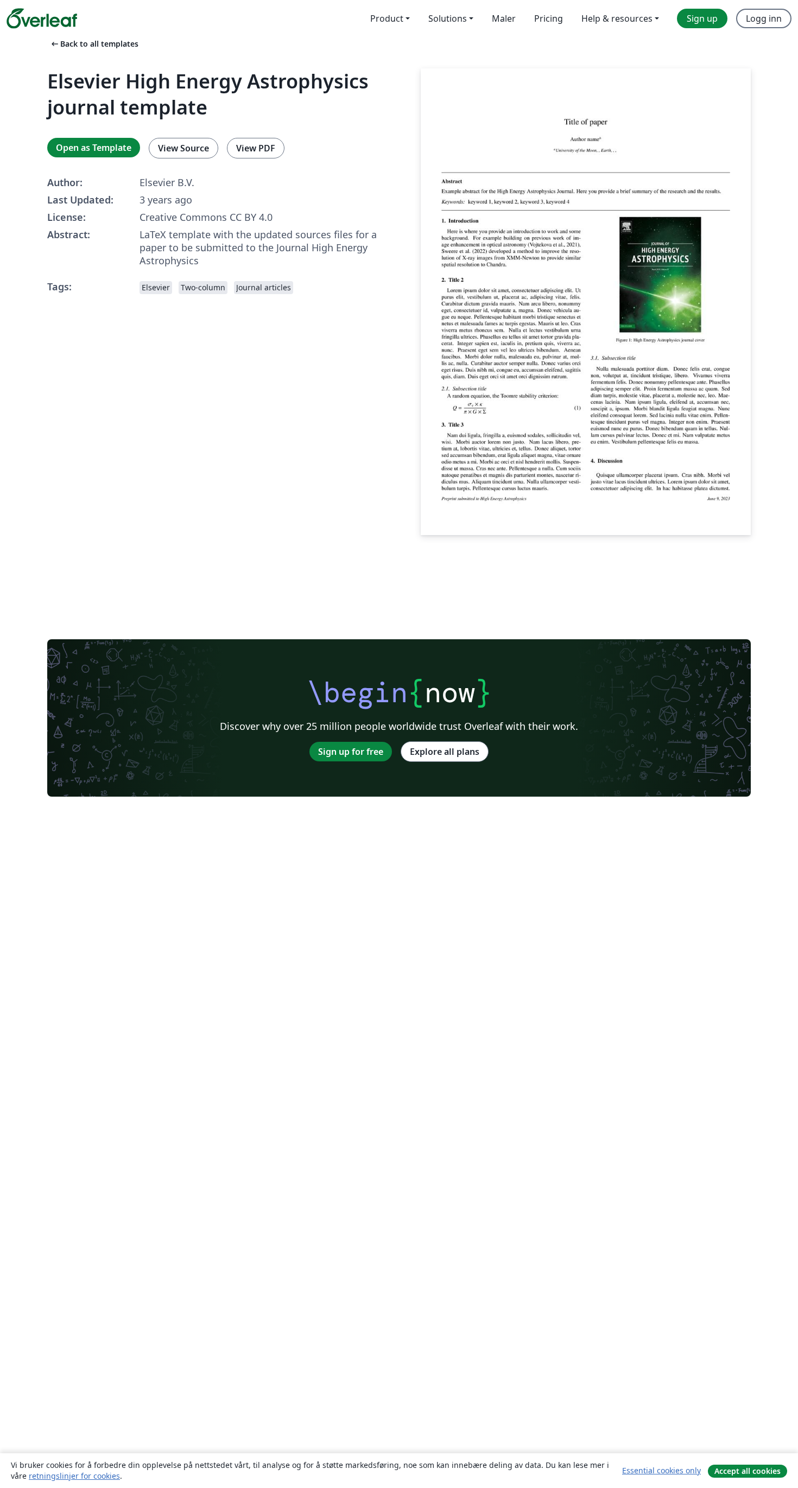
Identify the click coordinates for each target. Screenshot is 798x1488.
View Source (183, 148)
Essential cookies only (661, 1470)
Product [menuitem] (386, 18)
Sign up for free (350, 752)
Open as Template (93, 148)
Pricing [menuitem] (548, 18)
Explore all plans (444, 752)
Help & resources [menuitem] (617, 18)
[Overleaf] (42, 18)
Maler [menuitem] (504, 18)
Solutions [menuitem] (447, 18)
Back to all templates (93, 44)
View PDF (255, 148)
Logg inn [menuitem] (764, 18)
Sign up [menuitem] (702, 18)
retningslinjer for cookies (74, 1476)
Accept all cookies (747, 1471)
